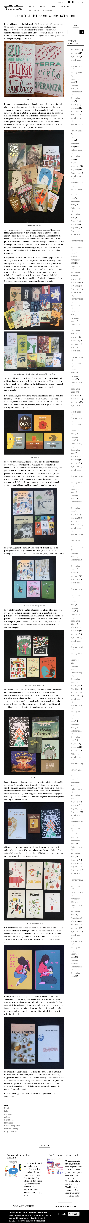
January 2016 (76, 653)
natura (7, 1117)
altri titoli (8, 624)
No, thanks (73, 1214)
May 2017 (74, 576)
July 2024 (74, 162)
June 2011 (74, 924)
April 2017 (75, 579)
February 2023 (77, 240)
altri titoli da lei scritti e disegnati (33, 553)
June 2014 (75, 747)
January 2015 (76, 711)
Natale (7, 1108)
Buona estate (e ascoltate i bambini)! (19, 1156)
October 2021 (76, 324)
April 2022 (75, 289)
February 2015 (77, 705)
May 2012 (74, 866)
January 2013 (76, 828)
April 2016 (75, 637)
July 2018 (74, 514)
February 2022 (77, 299)
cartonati (8, 1114)
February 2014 (77, 763)
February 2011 (77, 941)
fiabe (6, 1111)
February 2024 (77, 182)
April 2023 (75, 231)
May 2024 (75, 169)
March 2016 (76, 641)
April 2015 (75, 695)
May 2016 (75, 634)
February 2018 (77, 534)
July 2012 (74, 860)
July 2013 (74, 801)
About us (31, 6)
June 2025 (75, 108)
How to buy (65, 6)
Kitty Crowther (10, 1131)
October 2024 (76, 150)
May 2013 (74, 808)
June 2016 (75, 630)
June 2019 (75, 459)
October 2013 (76, 789)
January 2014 (76, 770)
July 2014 (74, 743)
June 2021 (75, 340)
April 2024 (75, 173)
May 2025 (75, 111)
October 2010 (76, 966)
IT (78, 2)
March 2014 (76, 757)
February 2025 (77, 124)
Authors (43, 6)
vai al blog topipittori (23, 1206)
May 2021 (74, 344)
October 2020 (76, 382)
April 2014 (75, 754)
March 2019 (76, 470)
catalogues (47, 10)
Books (54, 6)
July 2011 (74, 921)
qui (41, 127)
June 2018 (75, 518)
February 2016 (77, 647)
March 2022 (76, 292)
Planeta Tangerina (29, 621)
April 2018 (75, 524)
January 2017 (76, 595)
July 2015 (74, 685)
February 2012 (77, 880)
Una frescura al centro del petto (64, 1155)
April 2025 (75, 114)
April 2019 (75, 466)
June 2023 (75, 224)
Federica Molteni (36, 100)
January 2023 (76, 247)
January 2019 (76, 482)
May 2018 (74, 521)
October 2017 (76, 560)
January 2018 (76, 540)
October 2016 (76, 614)
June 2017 (74, 572)
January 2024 (76, 189)
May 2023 (75, 227)
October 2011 (76, 905)
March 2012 (76, 873)
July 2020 (75, 395)
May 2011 (74, 928)
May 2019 (75, 463)
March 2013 (75, 815)
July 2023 (74, 221)
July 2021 (74, 337)
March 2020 (76, 412)
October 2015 (76, 672)
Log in (60, 2)
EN (83, 2)
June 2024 (75, 166)
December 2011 (77, 892)
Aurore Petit (53, 936)
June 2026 (75, 49)
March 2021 (76, 350)
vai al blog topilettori (65, 1206)
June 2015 (75, 689)
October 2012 (76, 847)
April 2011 (75, 931)
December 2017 (77, 547)
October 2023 (76, 208)
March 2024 (76, 176)
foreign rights (33, 10)
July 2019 (74, 456)
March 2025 (76, 118)
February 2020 (77, 418)
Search (82, 32)
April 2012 (75, 870)
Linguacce (8, 1123)
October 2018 (76, 501)
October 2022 (76, 266)
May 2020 (75, 402)
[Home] (13, 8)
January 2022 (76, 305)
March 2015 (75, 699)
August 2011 (76, 918)
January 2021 (76, 363)
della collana (17, 793)
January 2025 (76, 131)
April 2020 (75, 405)
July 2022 (74, 279)
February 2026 (77, 66)
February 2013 (77, 821)
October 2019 (76, 443)
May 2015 (74, 692)
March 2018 (76, 528)
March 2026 (76, 60)
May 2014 (75, 750)
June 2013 (75, 805)
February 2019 (77, 476)
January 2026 (76, 72)
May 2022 (75, 286)
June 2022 (75, 282)
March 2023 (76, 234)
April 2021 (75, 347)
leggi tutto (74, 1196)
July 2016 (74, 627)
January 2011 (76, 947)
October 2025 (76, 91)
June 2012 (75, 863)
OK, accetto (62, 1214)
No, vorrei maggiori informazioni (31, 1221)
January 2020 (76, 424)
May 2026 (75, 53)
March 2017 (75, 582)
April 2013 (75, 812)
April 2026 (75, 56)
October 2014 (76, 731)
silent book (8, 1120)
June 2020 (75, 398)
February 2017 (77, 589)
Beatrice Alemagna (12, 1128)
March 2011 (75, 935)
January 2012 (76, 886)
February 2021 (77, 357)
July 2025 (74, 104)
